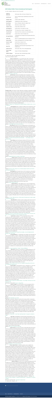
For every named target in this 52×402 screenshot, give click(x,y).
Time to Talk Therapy (12, 233)
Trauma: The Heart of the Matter (10, 214)
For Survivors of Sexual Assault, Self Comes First (16, 213)
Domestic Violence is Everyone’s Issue (29, 213)
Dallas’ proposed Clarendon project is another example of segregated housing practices (20, 198)
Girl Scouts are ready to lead (13, 73)
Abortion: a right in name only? (13, 182)
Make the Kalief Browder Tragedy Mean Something (16, 232)
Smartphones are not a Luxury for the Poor (15, 344)
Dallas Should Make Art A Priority (14, 298)
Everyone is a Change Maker (19, 283)
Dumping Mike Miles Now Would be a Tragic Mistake (17, 156)
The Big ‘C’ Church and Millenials (23, 248)
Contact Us (49, 3)
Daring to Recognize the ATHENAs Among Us (16, 280)
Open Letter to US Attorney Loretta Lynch (15, 326)
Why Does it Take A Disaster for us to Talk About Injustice (17, 168)
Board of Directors (37, 3)
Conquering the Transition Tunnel (20, 380)
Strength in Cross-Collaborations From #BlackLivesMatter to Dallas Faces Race (21, 104)
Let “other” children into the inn (13, 197)
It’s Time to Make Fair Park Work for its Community (17, 263)
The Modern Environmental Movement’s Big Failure (16, 137)
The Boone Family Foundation (10, 396)
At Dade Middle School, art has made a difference (16, 124)
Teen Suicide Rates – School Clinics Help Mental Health (17, 314)
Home (33, 3)
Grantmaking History (44, 3)
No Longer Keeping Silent (13, 248)
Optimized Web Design (26, 396)
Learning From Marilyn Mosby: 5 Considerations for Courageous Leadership (20, 378)
